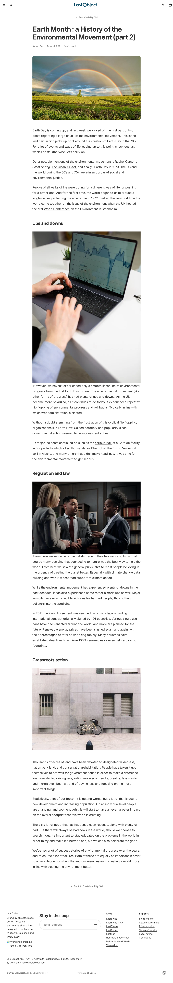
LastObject (20, 973)
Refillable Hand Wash (118, 941)
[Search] (11, 5)
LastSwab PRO (114, 922)
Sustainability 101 (88, 17)
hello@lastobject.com (33, 962)
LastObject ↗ (42, 973)
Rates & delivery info (20, 945)
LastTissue (112, 926)
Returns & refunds (149, 922)
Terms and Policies (87, 973)
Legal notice (146, 933)
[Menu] (4, 5)
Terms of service (148, 930)
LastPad (110, 933)
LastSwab (111, 918)
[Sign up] (95, 924)
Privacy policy (147, 926)
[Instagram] (164, 973)
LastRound (112, 930)
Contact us (145, 937)
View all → (112, 945)
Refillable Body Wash (117, 937)
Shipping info (146, 918)
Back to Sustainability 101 (88, 886)
